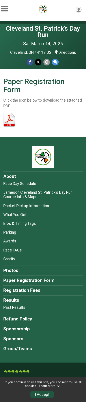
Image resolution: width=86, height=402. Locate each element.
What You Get (14, 214)
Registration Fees (21, 290)
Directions (67, 52)
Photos (10, 270)
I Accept (42, 394)
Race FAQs (12, 250)
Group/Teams (17, 348)
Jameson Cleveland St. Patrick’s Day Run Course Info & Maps (38, 194)
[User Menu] (79, 10)
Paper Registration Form (28, 280)
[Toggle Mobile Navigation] (4, 8)
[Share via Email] (46, 62)
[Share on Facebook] (30, 62)
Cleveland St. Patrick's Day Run (43, 32)
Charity (9, 259)
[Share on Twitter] (38, 62)
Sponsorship (16, 328)
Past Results (14, 307)
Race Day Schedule (19, 183)
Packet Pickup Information (26, 206)
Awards (9, 241)
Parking (9, 232)
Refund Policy (17, 319)
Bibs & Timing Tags (19, 223)
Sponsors (13, 338)
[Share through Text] (55, 62)
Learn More (47, 386)
